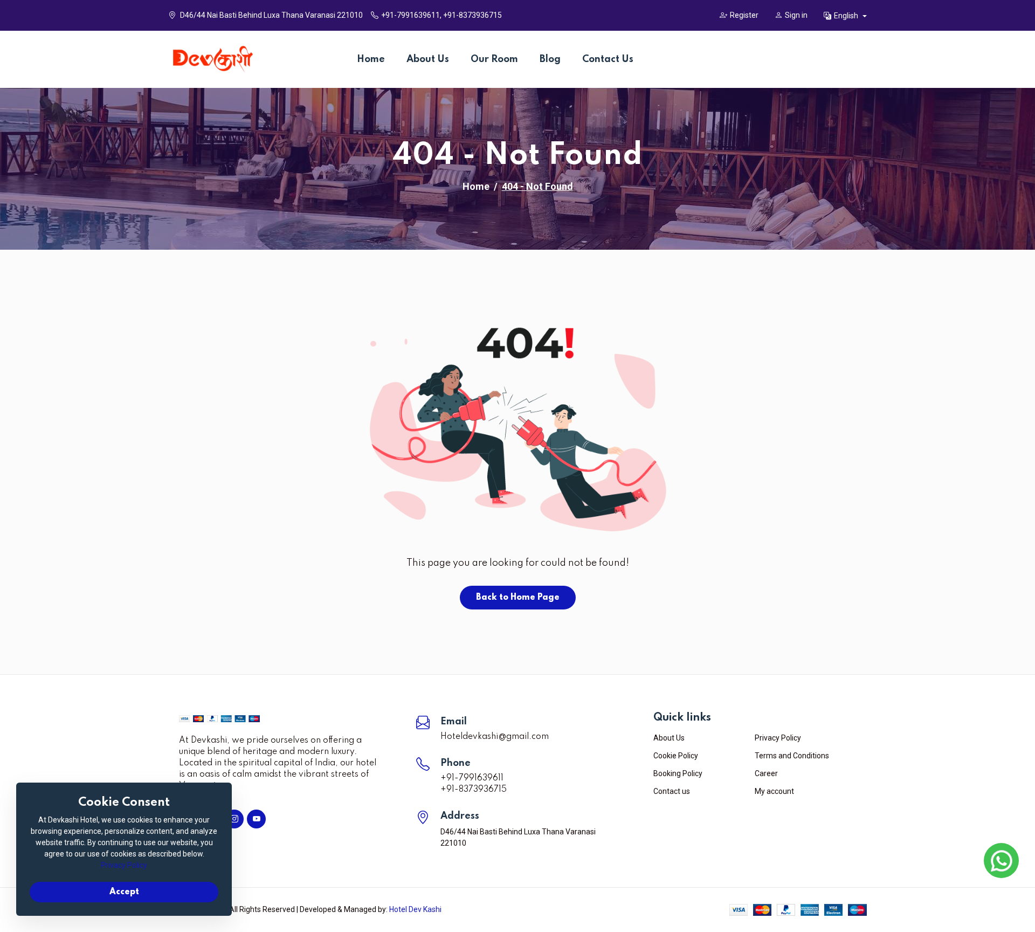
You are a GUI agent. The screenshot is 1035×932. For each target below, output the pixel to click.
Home (371, 59)
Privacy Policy (778, 738)
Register (744, 15)
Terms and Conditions (792, 755)
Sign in (796, 15)
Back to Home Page (518, 597)
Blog (550, 59)
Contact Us (607, 59)
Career (766, 773)
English (847, 15)
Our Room (494, 59)
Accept (124, 892)
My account (774, 791)
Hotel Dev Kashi (415, 909)
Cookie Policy (675, 755)
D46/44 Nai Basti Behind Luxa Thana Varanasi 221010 (270, 15)
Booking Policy (677, 773)
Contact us (671, 791)
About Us (427, 59)
